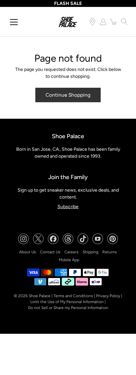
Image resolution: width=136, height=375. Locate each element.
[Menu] (14, 22)
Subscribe (68, 206)
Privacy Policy (108, 296)
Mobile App (69, 260)
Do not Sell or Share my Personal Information (68, 307)
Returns (109, 252)
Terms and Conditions (73, 296)
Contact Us (50, 252)
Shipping (90, 252)
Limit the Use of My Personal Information (67, 301)
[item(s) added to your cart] (113, 21)
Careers (71, 252)
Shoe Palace (40, 296)
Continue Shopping (68, 95)
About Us (27, 252)
